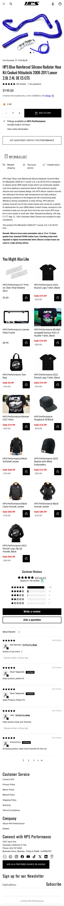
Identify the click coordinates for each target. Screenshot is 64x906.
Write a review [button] (32, 611)
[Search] (10, 3)
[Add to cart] (26, 297)
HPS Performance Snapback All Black (43, 418)
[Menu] (4, 4)
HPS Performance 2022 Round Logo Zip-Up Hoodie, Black (15, 548)
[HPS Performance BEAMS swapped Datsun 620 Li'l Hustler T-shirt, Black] (47, 317)
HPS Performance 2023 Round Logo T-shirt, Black (47, 286)
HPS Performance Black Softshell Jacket (15, 460)
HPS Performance (35, 901)
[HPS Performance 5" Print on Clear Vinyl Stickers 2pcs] (16, 272)
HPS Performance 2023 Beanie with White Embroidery (46, 461)
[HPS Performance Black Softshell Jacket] (16, 446)
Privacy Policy (9, 784)
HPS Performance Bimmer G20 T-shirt (16, 418)
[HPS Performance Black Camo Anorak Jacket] (16, 491)
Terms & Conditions (11, 810)
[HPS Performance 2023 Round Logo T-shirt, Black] (47, 272)
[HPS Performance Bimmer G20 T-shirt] (16, 404)
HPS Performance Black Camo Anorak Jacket (15, 505)
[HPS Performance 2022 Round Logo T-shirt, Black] (47, 362)
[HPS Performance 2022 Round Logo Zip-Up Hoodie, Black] (16, 533)
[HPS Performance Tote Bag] (16, 362)
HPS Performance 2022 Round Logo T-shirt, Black (47, 376)
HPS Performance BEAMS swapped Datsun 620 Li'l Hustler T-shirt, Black (47, 332)
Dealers (6, 829)
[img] (9, 640)
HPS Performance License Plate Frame (16, 331)
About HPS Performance (13, 823)
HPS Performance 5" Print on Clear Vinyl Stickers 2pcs (16, 287)
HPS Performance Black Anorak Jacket (46, 505)
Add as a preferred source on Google (26, 864)
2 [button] (28, 760)
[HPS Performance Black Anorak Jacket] (47, 491)
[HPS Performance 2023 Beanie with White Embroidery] (47, 446)
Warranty (7, 805)
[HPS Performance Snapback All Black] (47, 404)
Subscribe (53, 884)
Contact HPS (8, 779)
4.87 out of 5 (40, 578)
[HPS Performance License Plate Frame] (16, 317)
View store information (17, 129)
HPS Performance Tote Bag (14, 376)
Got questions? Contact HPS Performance (32, 140)
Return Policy (8, 790)
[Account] (52, 3)
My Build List (18, 156)
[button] (9, 84)
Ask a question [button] (32, 619)
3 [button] (33, 760)
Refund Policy (9, 795)
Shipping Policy (9, 800)
